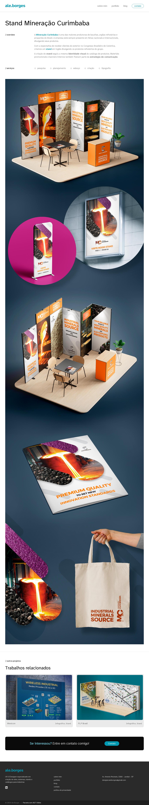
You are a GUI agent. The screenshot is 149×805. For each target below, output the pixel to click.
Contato (112, 743)
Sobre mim (58, 777)
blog (125, 6)
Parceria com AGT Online (32, 803)
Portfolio (57, 780)
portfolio (115, 6)
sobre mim (102, 6)
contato (137, 6)
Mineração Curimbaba (47, 34)
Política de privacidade (62, 790)
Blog (55, 783)
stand (49, 49)
